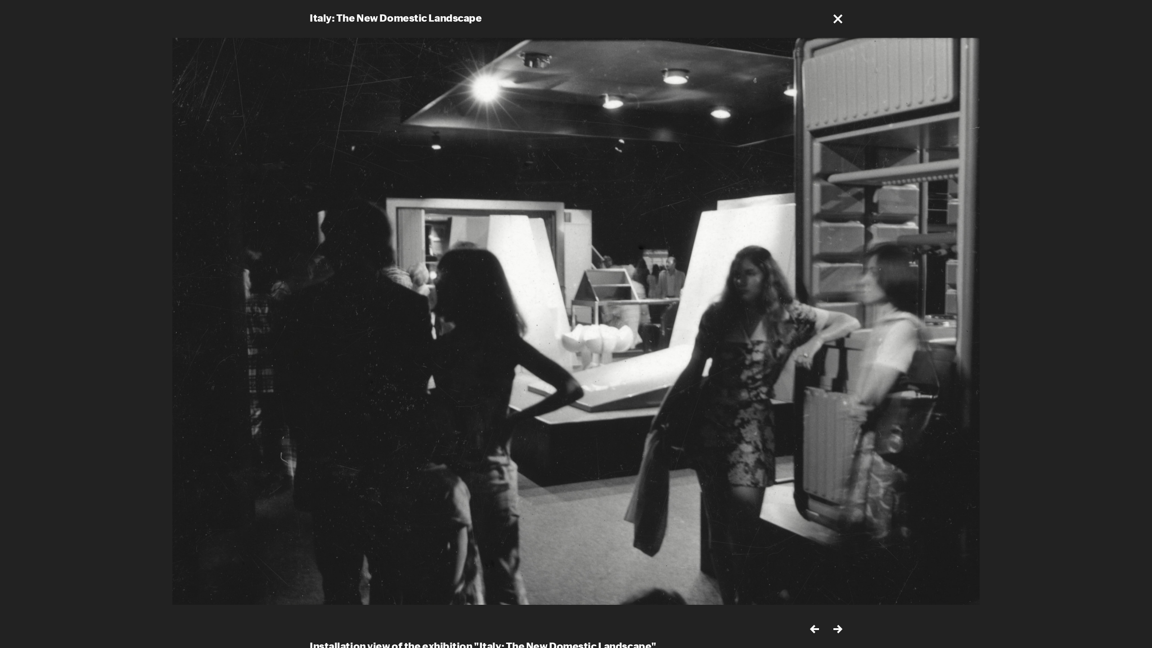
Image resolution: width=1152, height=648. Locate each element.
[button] (838, 19)
